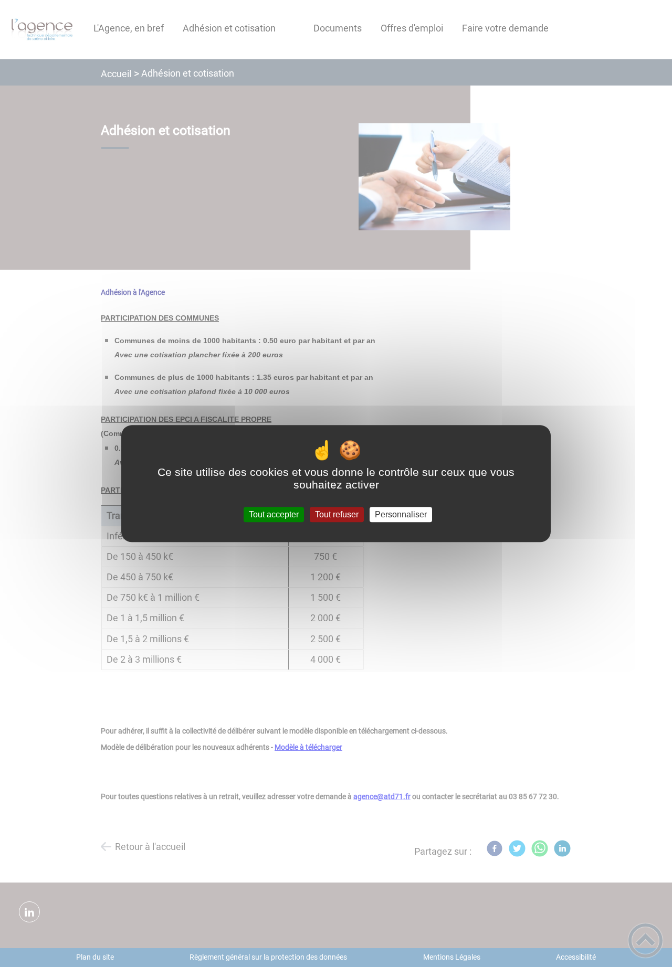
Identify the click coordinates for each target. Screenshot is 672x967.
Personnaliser (401, 514)
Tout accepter (274, 514)
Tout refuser (337, 514)
